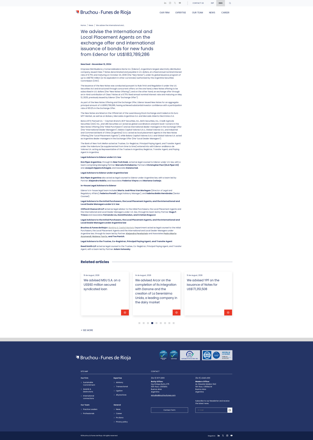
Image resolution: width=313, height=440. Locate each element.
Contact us (198, 3)
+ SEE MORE (87, 330)
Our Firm (164, 12)
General (117, 405)
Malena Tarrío (99, 236)
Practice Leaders (90, 409)
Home (83, 25)
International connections (88, 397)
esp (212, 3)
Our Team (197, 12)
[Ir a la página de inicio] (103, 358)
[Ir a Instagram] (170, 3)
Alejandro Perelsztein (137, 233)
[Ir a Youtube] (180, 3)
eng (221, 3)
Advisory (119, 382)
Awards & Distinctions (88, 390)
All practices (121, 395)
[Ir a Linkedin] (165, 3)
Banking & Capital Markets (121, 227)
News (212, 12)
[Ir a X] (175, 3)
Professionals (88, 413)
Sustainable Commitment (89, 383)
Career (225, 12)
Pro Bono (119, 417)
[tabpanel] (105, 293)
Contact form (169, 410)
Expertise (181, 12)
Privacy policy (122, 422)
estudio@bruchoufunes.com (163, 395)
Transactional (122, 386)
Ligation (119, 390)
